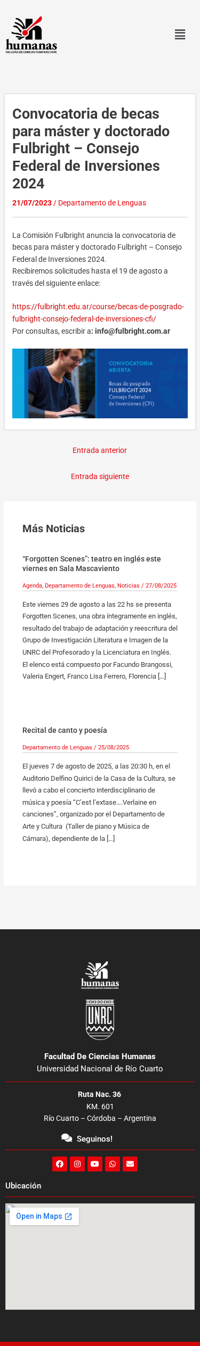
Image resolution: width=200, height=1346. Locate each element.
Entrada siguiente (100, 476)
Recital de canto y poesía (64, 730)
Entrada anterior (100, 450)
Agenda (32, 585)
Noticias (128, 585)
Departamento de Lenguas (102, 203)
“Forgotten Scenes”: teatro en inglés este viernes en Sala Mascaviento (91, 564)
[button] (180, 34)
